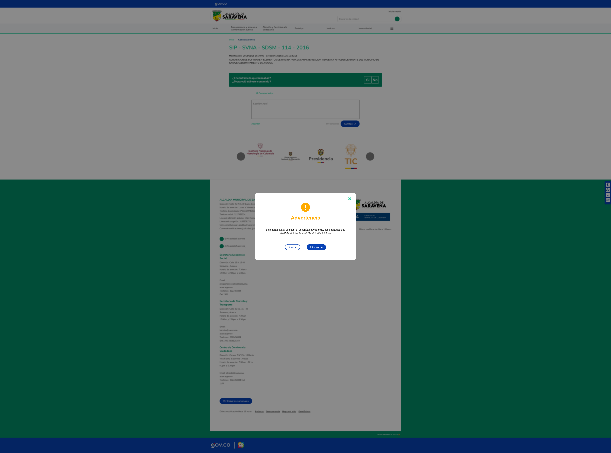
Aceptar (292, 247)
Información (316, 247)
